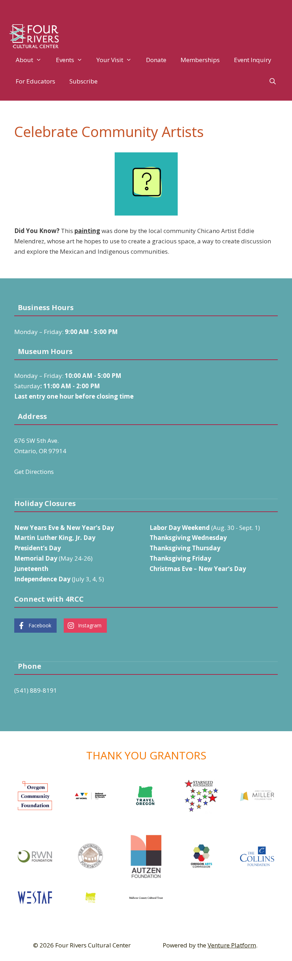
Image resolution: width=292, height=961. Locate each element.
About (24, 60)
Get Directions (34, 471)
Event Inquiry (252, 60)
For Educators (35, 81)
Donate (156, 60)
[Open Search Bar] (272, 81)
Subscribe (83, 81)
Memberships (200, 60)
